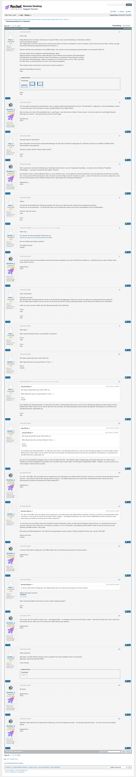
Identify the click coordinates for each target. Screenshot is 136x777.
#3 (119, 135)
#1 (119, 32)
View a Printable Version (12, 759)
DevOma (10, 109)
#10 (119, 354)
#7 (119, 256)
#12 (119, 423)
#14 (119, 506)
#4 (119, 164)
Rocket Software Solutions (20, 767)
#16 (119, 579)
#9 (119, 326)
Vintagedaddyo (21, 772)
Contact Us (8, 767)
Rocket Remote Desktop (33, 19)
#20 (119, 718)
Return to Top (33, 767)
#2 (119, 102)
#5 (119, 197)
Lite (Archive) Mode (44, 767)
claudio (10, 235)
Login (21, 15)
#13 (119, 472)
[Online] (14, 109)
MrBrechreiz (13, 772)
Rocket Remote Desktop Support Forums (15, 19)
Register (27, 15)
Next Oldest (9, 751)
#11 (119, 381)
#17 (119, 615)
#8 (119, 289)
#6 (119, 227)
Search (122, 11)
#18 (119, 649)
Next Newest (18, 751)
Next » (18, 25)
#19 (119, 685)
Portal (114, 11)
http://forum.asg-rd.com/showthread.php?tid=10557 (36, 237)
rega (10, 40)
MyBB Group (24, 770)
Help (129, 11)
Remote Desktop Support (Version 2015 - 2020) (54, 19)
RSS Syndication (55, 767)
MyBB (12, 770)
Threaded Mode (127, 28)
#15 (119, 546)
